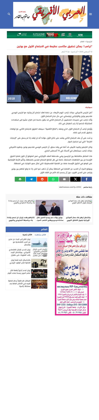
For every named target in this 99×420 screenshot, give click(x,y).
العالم (82, 41)
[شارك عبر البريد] (64, 179)
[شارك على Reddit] (42, 179)
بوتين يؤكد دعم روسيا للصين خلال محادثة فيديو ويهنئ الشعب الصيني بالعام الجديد (49, 220)
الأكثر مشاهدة (40, 234)
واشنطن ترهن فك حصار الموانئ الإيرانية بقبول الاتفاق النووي (78, 219)
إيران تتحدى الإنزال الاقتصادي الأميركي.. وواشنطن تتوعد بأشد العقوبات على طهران (19, 252)
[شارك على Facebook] (86, 179)
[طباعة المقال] (20, 179)
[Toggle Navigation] (91, 14)
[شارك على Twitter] (75, 179)
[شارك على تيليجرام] (31, 179)
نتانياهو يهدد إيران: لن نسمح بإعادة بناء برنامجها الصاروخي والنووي (21, 219)
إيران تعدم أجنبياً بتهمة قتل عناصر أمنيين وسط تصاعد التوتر (19, 272)
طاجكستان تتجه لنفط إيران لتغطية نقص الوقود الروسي (20, 261)
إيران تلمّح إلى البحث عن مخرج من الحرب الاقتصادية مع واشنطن (19, 242)
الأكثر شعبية (27, 234)
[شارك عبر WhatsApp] (53, 179)
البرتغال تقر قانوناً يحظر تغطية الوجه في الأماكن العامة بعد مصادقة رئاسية (19, 283)
